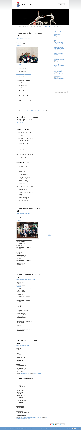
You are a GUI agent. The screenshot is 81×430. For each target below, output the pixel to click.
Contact (59, 26)
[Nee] (79, 428)
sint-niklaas (23, 111)
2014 (34, 373)
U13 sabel (33, 110)
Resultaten (18, 45)
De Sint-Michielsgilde (29, 26)
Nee (75, 428)
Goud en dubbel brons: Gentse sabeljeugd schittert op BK (59, 39)
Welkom (19, 26)
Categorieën (56, 87)
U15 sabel (37, 110)
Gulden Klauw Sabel (24, 379)
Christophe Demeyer (31, 279)
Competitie (47, 26)
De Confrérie (28, 4)
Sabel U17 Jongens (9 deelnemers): (23, 64)
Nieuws (54, 26)
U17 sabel (40, 110)
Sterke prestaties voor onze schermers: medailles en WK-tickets (59, 79)
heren (40, 373)
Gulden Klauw (18, 111)
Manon (29, 38)
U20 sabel (44, 110)
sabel (25, 110)
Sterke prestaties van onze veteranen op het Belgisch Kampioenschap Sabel (59, 70)
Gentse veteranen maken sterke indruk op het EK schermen (58, 43)
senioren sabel (28, 110)
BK (35, 373)
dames (37, 373)
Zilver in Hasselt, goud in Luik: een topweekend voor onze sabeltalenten (59, 75)
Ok (72, 428)
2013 (46, 417)
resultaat (22, 110)
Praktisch (39, 26)
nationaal (28, 418)
